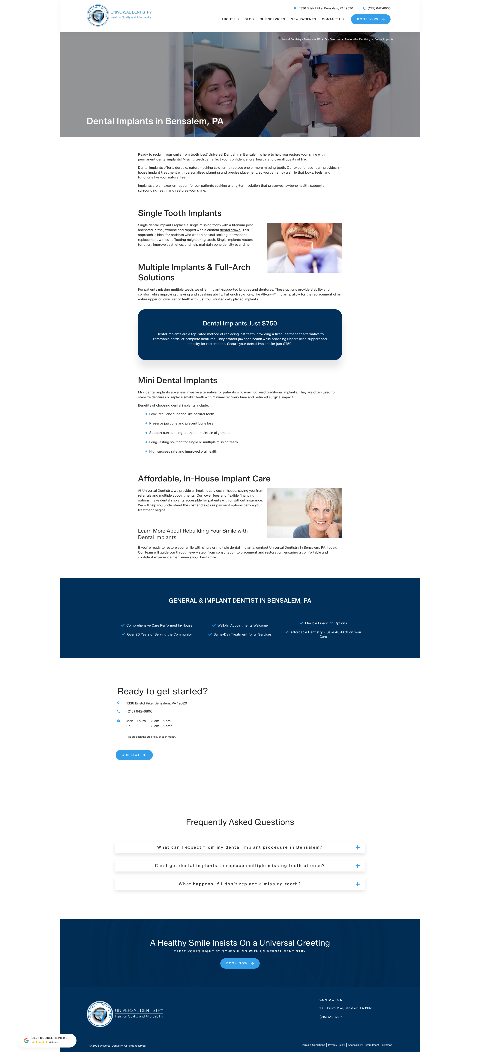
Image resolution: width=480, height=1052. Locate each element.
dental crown (230, 230)
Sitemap (387, 1045)
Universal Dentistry (223, 154)
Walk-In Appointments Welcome (243, 625)
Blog (249, 19)
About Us (230, 19)
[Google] (322, 1027)
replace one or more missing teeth (258, 168)
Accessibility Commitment (363, 1045)
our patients (204, 186)
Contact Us (333, 19)
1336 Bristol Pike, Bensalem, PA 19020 (326, 8)
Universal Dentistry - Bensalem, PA (299, 39)
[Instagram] (339, 1027)
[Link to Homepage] (125, 1015)
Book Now (368, 19)
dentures (266, 289)
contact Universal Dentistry (277, 547)
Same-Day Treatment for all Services (243, 634)
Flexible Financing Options (326, 623)
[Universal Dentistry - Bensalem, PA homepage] (119, 25)
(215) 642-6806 (379, 8)
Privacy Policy (336, 1045)
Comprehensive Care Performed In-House (159, 625)
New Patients (303, 19)
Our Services (272, 19)
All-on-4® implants (275, 294)
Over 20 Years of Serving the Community (159, 634)
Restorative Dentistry (357, 39)
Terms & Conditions (313, 1045)
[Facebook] (330, 1027)
